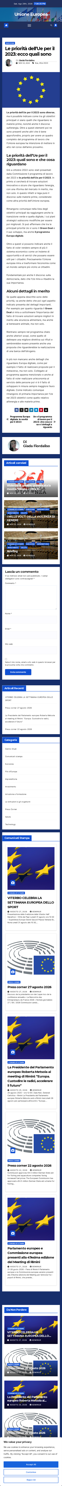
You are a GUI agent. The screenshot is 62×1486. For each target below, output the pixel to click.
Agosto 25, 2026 (19, 1090)
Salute (40, 482)
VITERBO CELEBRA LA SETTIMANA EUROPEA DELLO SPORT (30, 902)
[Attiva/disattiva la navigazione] (29, 25)
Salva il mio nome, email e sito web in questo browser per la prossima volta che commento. (30, 663)
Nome (8, 614)
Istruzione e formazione (15, 794)
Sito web (9, 644)
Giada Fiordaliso (27, 60)
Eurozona (10, 43)
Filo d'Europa (11, 771)
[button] (51, 25)
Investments (13, 513)
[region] (31, 1461)
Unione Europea (31, 14)
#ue (36, 63)
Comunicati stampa (16, 482)
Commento (10, 583)
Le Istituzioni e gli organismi (17, 802)
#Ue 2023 (43, 63)
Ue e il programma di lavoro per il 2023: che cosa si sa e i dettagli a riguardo (42, 421)
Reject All (31, 1480)
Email (8, 629)
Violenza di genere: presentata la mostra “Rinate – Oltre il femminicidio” (29, 489)
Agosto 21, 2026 (19, 1266)
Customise (31, 1472)
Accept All (31, 1464)
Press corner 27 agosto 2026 (18, 708)
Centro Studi (10, 749)
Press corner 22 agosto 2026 (18, 729)
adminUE (30, 493)
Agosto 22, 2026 (19, 1170)
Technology (10, 824)
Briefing (12, 551)
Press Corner (11, 809)
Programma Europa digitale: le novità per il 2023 (20, 419)
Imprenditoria (43, 509)
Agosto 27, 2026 (19, 912)
